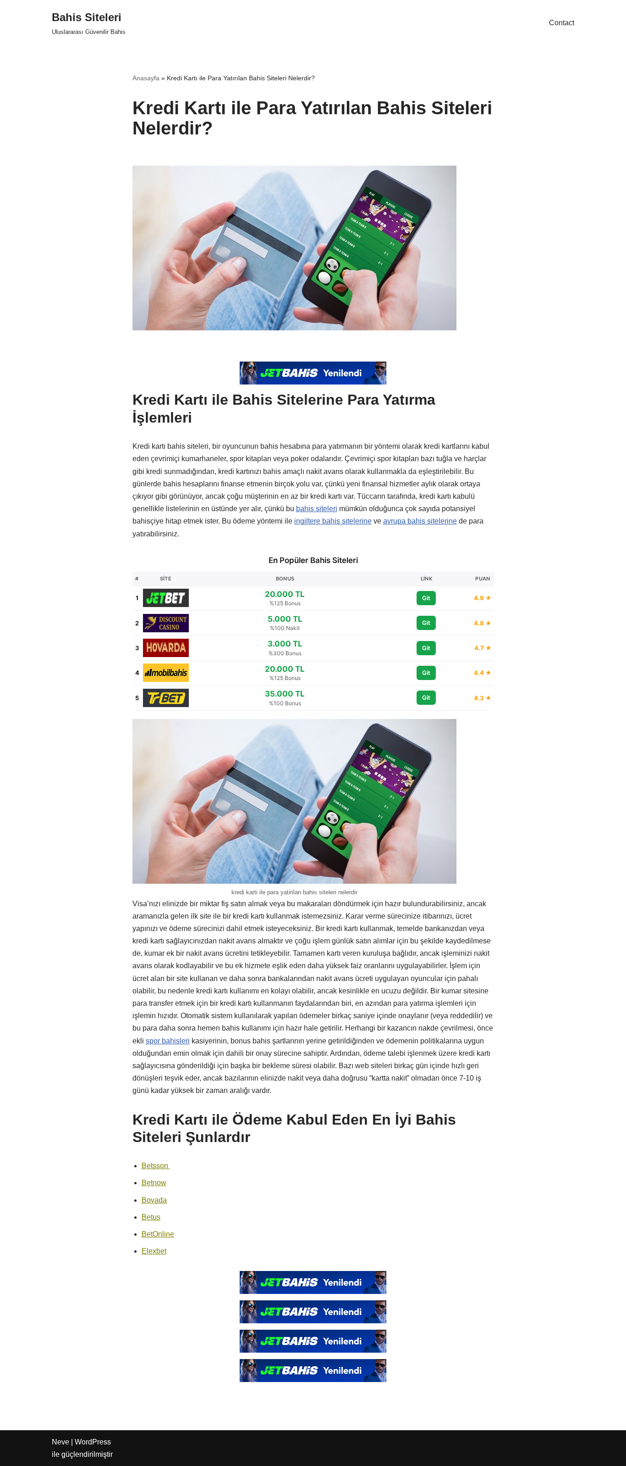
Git (426, 598)
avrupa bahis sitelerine (420, 521)
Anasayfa (145, 78)
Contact (561, 23)
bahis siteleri (316, 509)
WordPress (93, 1442)
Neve (60, 1442)
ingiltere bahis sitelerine (333, 521)
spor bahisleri (168, 1041)
